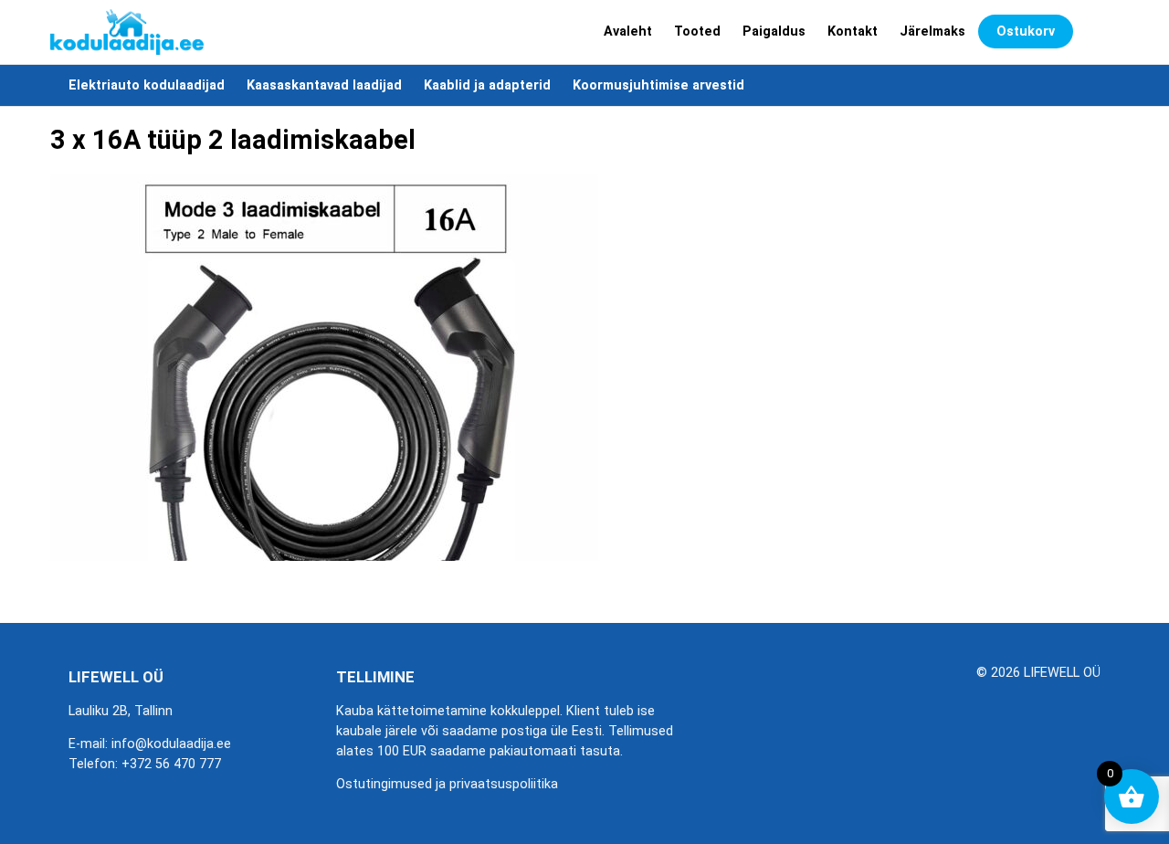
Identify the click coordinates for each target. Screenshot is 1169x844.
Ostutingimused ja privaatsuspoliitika (447, 784)
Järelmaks (932, 31)
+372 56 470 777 (171, 764)
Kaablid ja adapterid (487, 85)
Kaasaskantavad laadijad (324, 85)
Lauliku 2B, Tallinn (120, 711)
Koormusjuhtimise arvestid (658, 85)
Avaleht (628, 31)
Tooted (697, 31)
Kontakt (852, 31)
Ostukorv (1025, 31)
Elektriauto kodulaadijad (146, 85)
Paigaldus (774, 31)
